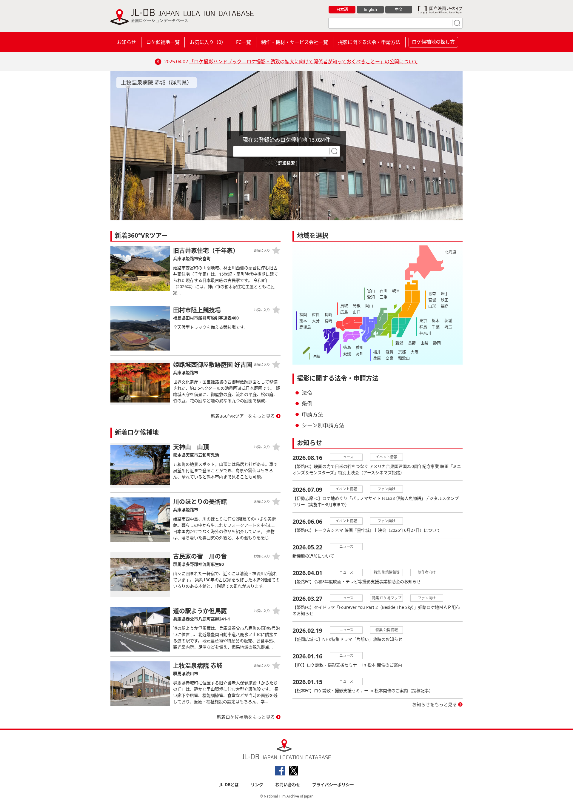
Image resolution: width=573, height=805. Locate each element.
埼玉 (448, 326)
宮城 (432, 299)
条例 (307, 403)
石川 (383, 290)
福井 (377, 351)
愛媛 (347, 353)
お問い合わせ (287, 784)
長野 (412, 342)
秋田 (445, 299)
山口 (357, 311)
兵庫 (377, 358)
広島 (344, 311)
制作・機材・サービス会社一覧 (294, 42)
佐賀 (316, 314)
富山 (371, 290)
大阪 (414, 351)
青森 (432, 293)
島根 (357, 305)
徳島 (347, 347)
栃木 (436, 320)
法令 (307, 392)
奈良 (389, 358)
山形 (432, 306)
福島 (445, 306)
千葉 (436, 326)
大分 (316, 320)
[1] (456, 23)
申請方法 (312, 414)
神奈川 (425, 333)
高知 (359, 353)
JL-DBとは (229, 784)
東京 (423, 320)
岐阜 (396, 290)
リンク (257, 784)
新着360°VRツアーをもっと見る (243, 416)
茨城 (448, 320)
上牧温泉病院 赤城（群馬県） (156, 82)
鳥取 (344, 305)
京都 (402, 351)
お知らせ (126, 42)
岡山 (369, 305)
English (370, 9)
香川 (359, 347)
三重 (383, 296)
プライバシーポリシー (333, 784)
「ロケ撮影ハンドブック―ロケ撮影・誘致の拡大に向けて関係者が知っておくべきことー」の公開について (303, 61)
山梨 (424, 342)
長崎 (328, 314)
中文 (399, 9)
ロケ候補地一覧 (163, 42)
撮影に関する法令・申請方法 (369, 42)
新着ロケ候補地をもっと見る (246, 717)
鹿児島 (305, 327)
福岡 (303, 314)
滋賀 (389, 351)
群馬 (423, 326)
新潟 (399, 342)
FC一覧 (243, 42)
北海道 (450, 251)
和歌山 (404, 358)
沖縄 (316, 356)
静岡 (437, 342)
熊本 (303, 320)
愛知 (371, 296)
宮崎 (328, 320)
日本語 (342, 9)
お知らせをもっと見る (434, 704)
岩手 (445, 293)
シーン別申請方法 (323, 425)
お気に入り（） (208, 42)
